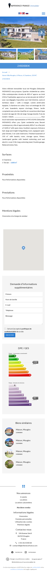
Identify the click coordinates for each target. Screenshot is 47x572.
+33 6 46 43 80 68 (25, 543)
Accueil (4, 72)
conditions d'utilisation (16, 569)
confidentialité (36, 567)
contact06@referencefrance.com (24, 546)
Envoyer (10, 335)
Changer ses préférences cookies (20, 559)
